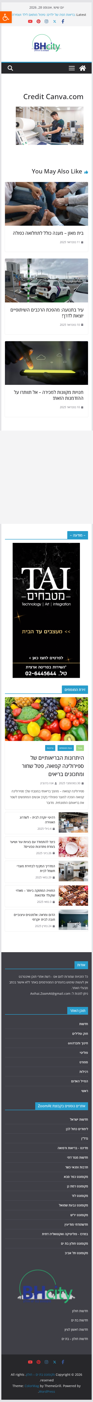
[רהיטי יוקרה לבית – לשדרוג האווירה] (73, 823)
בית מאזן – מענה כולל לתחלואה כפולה (48, 233)
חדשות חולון (80, 1311)
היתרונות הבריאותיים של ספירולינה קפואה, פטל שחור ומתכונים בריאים (53, 766)
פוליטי (84, 1052)
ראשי (84, 1091)
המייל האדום (79, 1081)
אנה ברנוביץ (46, 783)
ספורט (83, 1062)
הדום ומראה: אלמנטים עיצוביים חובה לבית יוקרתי (34, 917)
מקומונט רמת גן (77, 1186)
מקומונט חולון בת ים (74, 1243)
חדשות (83, 1024)
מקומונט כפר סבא (76, 1176)
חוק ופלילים (80, 1033)
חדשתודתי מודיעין (76, 1224)
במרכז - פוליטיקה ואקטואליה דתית (65, 1234)
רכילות (83, 1071)
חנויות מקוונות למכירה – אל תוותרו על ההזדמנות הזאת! (49, 395)
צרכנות (50, 748)
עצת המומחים (65, 748)
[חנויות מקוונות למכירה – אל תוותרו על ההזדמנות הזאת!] (46, 344)
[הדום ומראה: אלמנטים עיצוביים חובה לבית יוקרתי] (73, 920)
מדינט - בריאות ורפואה (73, 1148)
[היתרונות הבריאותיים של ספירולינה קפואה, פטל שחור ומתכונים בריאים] (46, 719)
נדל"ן (84, 1138)
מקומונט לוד (80, 1195)
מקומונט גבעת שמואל (73, 1205)
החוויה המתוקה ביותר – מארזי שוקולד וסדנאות (35, 892)
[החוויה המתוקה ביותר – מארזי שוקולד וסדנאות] (73, 896)
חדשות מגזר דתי (77, 1157)
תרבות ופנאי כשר (76, 1167)
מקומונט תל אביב (76, 1253)
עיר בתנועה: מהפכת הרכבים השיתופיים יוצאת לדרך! (47, 313)
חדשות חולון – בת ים (75, 1339)
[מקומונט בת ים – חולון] (82, 68)
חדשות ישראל (79, 1119)
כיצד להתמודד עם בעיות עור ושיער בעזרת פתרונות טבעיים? (32, 844)
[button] (6, 17)
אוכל (80, 748)
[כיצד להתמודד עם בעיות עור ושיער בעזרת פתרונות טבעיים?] (73, 847)
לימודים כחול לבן (77, 1129)
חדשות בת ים (79, 1320)
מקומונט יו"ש (79, 1215)
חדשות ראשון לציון (76, 1329)
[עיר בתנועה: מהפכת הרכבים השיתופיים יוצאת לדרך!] (46, 261)
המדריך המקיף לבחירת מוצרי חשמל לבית (36, 868)
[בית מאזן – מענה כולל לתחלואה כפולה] (46, 185)
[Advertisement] (46, 477)
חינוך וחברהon (78, 1043)
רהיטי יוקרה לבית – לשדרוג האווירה (37, 819)
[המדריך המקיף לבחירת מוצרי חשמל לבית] (73, 872)
